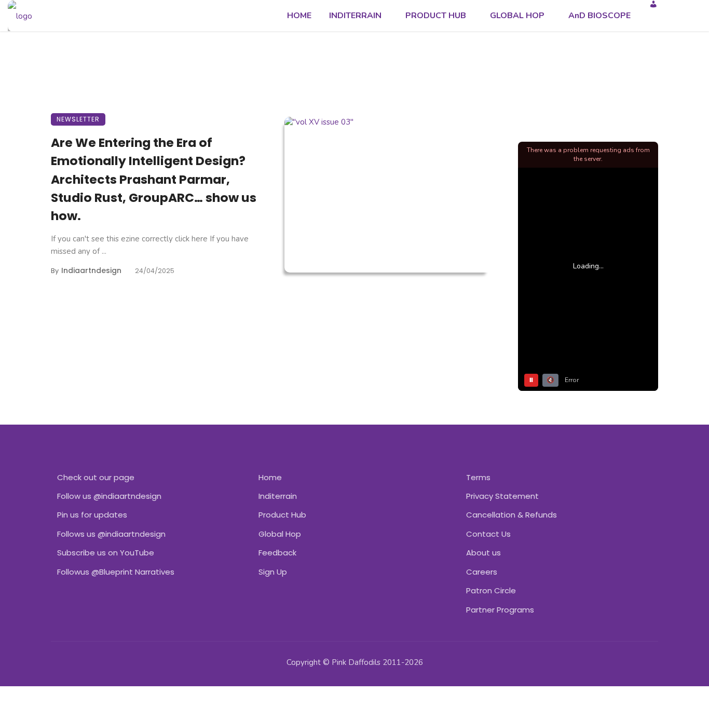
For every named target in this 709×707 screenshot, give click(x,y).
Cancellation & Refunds (511, 514)
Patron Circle (491, 590)
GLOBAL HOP (517, 15)
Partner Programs (500, 609)
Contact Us (488, 533)
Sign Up (272, 571)
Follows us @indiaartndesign (111, 533)
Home (270, 477)
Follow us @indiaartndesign (109, 496)
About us (483, 552)
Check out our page (95, 477)
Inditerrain (277, 496)
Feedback (277, 552)
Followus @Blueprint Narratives (115, 571)
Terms (478, 477)
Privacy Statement (502, 496)
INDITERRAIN (355, 15)
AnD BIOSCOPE (599, 15)
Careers (481, 571)
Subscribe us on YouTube (105, 552)
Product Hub (282, 514)
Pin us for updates (92, 514)
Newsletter (78, 119)
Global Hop (279, 533)
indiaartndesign (91, 270)
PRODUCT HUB (435, 15)
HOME (299, 15)
